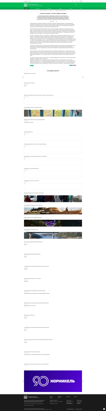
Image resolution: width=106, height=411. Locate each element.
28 (53, 10)
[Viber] (74, 65)
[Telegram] (73, 65)
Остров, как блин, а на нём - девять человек (60, 10)
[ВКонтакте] (70, 65)
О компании (49, 8)
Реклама (70, 8)
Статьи (81, 8)
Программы (38, 8)
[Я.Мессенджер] (69, 65)
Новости (26, 8)
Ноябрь (51, 10)
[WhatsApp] (75, 65)
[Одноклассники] (72, 65)
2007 (48, 10)
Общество (31, 65)
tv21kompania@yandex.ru (69, 403)
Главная (41, 10)
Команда (60, 8)
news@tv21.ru (78, 403)
